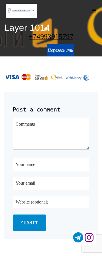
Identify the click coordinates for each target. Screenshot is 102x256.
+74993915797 (51, 36)
